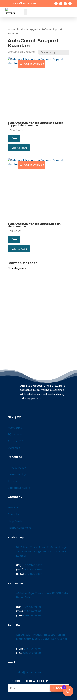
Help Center (16, 521)
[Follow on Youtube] (70, 3)
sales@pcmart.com (28, 672)
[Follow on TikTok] (65, 3)
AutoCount (15, 427)
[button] (31, 64)
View (14, 138)
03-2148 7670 (33, 565)
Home (11, 29)
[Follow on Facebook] (56, 3)
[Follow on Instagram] (60, 3)
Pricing (12, 481)
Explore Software (19, 487)
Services (13, 507)
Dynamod (14, 448)
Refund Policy (17, 474)
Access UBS (15, 441)
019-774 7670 (32, 611)
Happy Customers (19, 527)
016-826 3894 (33, 573)
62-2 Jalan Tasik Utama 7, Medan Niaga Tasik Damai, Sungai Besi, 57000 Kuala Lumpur (41, 551)
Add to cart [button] (19, 147)
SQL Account (16, 434)
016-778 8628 (32, 615)
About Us (14, 514)
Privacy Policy (17, 467)
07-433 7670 (33, 607)
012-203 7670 (34, 569)
